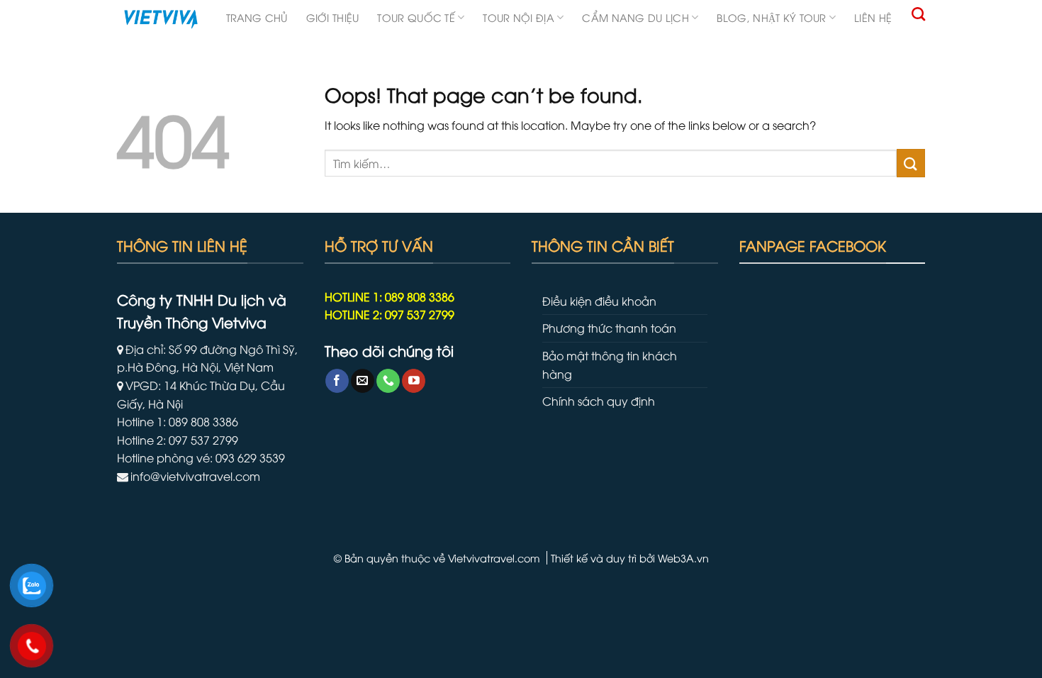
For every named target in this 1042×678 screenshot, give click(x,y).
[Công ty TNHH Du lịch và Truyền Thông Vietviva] (161, 19)
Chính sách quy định (598, 401)
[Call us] (388, 381)
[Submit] (911, 163)
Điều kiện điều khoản (599, 301)
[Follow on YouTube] (413, 381)
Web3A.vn (683, 558)
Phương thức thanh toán (609, 327)
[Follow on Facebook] (337, 381)
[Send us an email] (362, 381)
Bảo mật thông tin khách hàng (609, 365)
